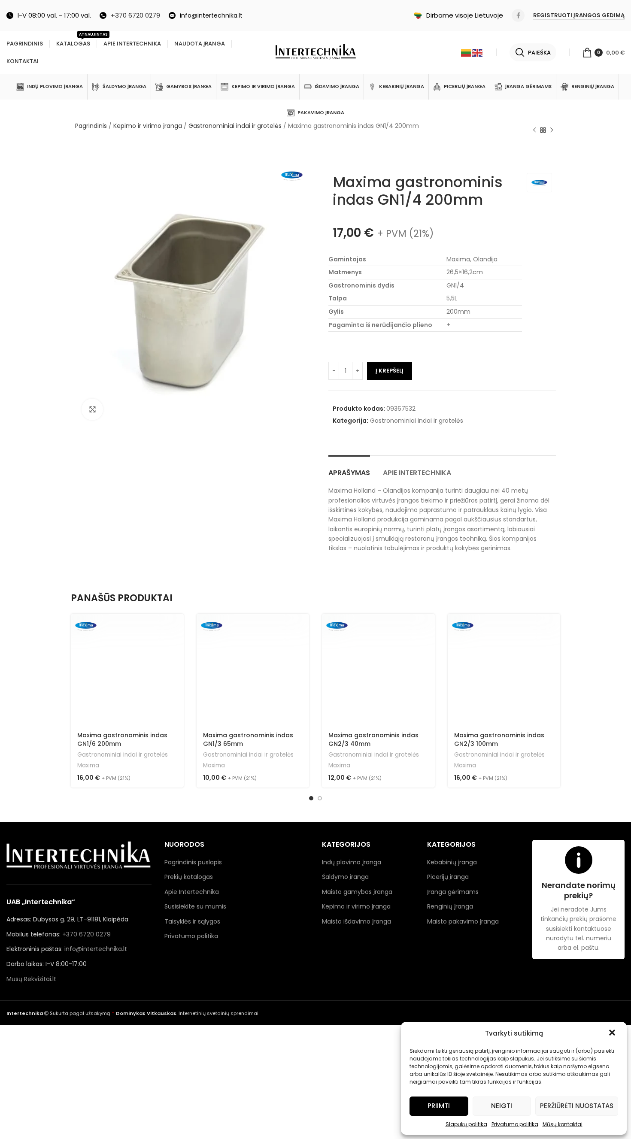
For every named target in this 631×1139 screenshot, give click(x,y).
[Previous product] (534, 130)
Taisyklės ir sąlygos (192, 921)
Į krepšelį (389, 371)
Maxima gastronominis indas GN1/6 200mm (122, 739)
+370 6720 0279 (86, 934)
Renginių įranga (450, 906)
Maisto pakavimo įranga (463, 921)
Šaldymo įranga (345, 876)
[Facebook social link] (518, 15)
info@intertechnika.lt (95, 949)
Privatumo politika (514, 1124)
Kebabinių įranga (452, 862)
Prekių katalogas (188, 876)
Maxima (88, 765)
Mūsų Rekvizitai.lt (31, 979)
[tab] (349, 468)
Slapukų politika (466, 1124)
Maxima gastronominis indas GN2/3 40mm (373, 739)
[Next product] (551, 130)
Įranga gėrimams (453, 892)
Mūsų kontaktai (562, 1124)
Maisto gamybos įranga (357, 892)
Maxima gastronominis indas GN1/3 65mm (248, 739)
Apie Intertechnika (191, 892)
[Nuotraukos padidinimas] (92, 409)
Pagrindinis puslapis (193, 862)
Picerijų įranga (448, 876)
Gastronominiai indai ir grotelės (235, 125)
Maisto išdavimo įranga (356, 921)
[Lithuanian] (466, 52)
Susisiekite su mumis (195, 906)
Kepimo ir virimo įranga (147, 125)
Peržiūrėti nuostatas (576, 1105)
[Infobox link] (130, 15)
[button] (613, 1033)
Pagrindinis (91, 125)
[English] (477, 52)
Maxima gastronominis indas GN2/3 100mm (499, 739)
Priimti (439, 1105)
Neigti (501, 1105)
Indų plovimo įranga (351, 862)
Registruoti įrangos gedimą (579, 15)
